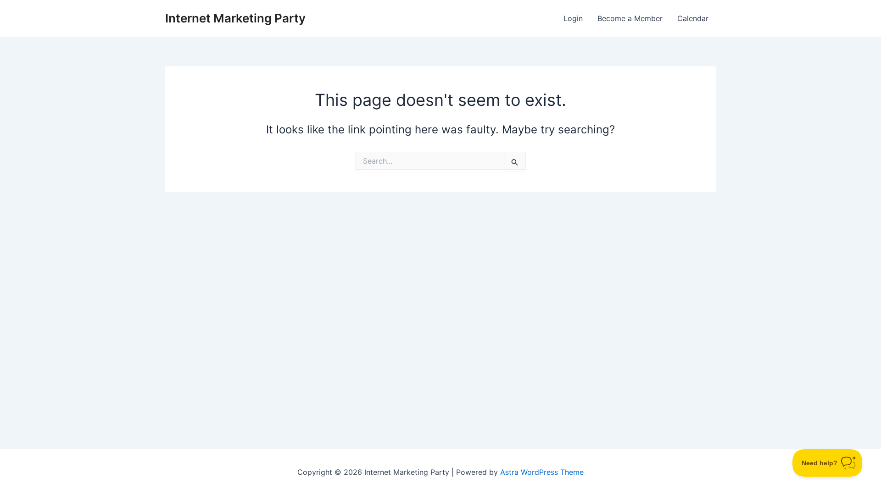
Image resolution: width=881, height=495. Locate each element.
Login (573, 18)
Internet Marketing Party (235, 18)
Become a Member (630, 18)
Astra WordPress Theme (542, 472)
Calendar (692, 18)
